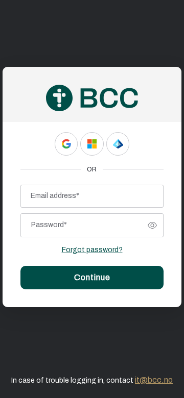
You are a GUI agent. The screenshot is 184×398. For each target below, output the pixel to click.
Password (49, 225)
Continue (92, 277)
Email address (55, 196)
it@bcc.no (154, 380)
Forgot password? (92, 250)
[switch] (152, 225)
